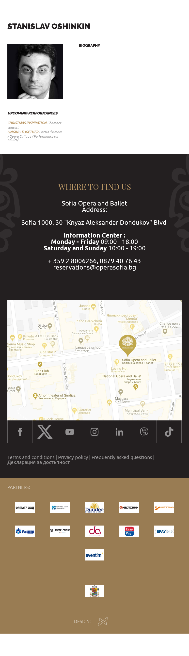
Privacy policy (73, 457)
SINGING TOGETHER (22, 132)
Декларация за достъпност (38, 462)
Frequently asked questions (122, 457)
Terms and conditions (31, 457)
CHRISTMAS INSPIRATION (27, 123)
